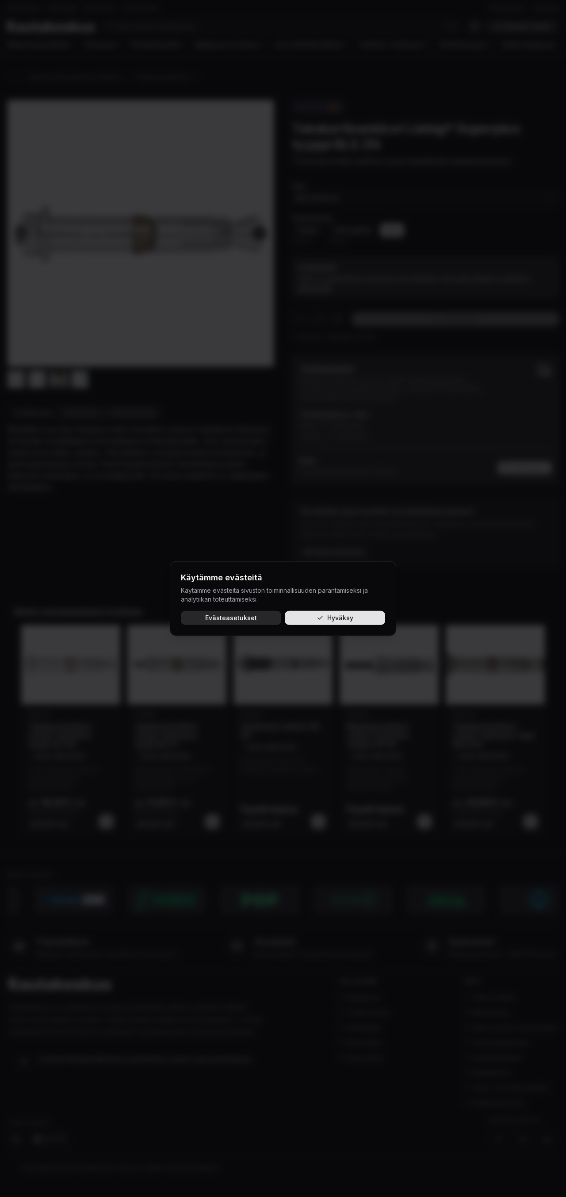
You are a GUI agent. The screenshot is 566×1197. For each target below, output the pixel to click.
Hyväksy (340, 617)
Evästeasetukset (231, 617)
